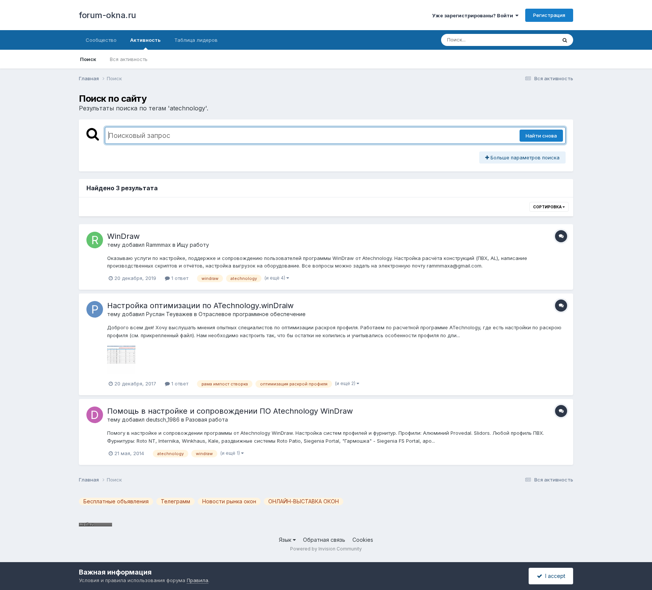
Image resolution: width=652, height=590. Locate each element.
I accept (553, 576)
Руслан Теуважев (169, 314)
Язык (286, 540)
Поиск (88, 59)
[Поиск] (565, 40)
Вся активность (129, 59)
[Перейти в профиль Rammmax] (94, 240)
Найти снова (541, 136)
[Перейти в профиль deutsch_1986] (94, 415)
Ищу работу (193, 245)
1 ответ (179, 278)
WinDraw (123, 236)
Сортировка (548, 207)
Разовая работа (207, 419)
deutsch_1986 (163, 419)
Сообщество (101, 40)
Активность (145, 40)
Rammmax (158, 245)
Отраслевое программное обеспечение (252, 314)
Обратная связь (324, 540)
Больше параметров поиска (524, 157)
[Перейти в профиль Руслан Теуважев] (94, 309)
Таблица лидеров (196, 40)
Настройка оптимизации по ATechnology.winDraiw (200, 305)
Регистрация (549, 15)
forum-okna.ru (107, 15)
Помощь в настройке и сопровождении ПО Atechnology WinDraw (230, 411)
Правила (197, 580)
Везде (539, 40)
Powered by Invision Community (326, 549)
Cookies (362, 540)
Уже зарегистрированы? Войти (473, 15)
